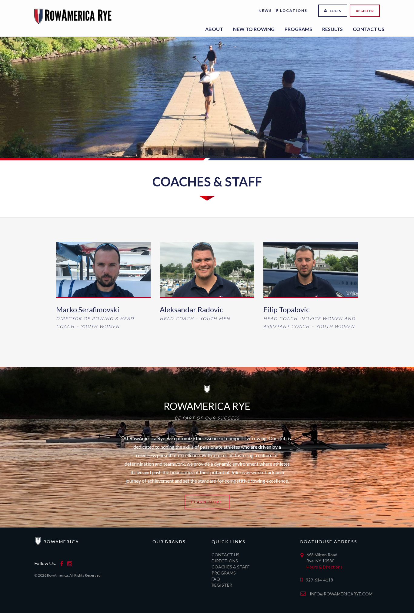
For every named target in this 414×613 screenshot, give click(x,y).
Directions (225, 560)
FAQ (216, 578)
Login (335, 10)
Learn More (207, 502)
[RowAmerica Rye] (74, 10)
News (265, 10)
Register (365, 10)
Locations (293, 10)
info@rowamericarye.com (341, 593)
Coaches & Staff (230, 566)
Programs (298, 29)
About (214, 29)
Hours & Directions (324, 566)
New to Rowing (254, 29)
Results (332, 29)
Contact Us (368, 29)
